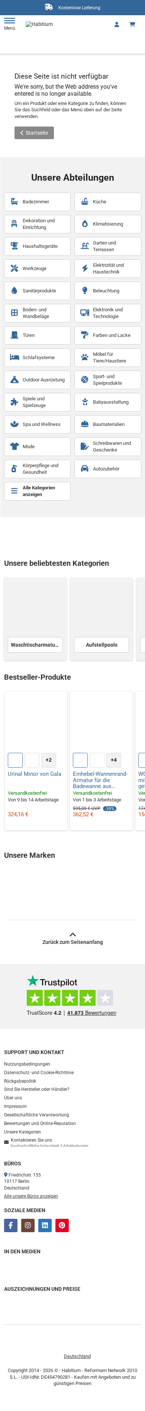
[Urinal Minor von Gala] (36, 723)
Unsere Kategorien (22, 1132)
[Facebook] (10, 1225)
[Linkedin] (45, 1225)
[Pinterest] (62, 1225)
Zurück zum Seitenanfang (72, 942)
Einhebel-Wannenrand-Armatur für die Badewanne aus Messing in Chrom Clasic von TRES (100, 780)
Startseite (37, 133)
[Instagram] (28, 1225)
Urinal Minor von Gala (34, 774)
